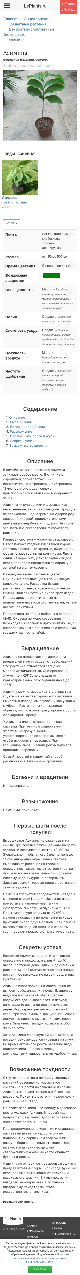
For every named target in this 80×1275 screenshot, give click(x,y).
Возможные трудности (28, 445)
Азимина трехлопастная (14, 199)
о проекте (59, 1222)
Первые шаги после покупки (33, 436)
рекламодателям (63, 1233)
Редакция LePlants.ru (18, 1201)
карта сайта (35, 1231)
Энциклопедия (37, 19)
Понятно (40, 1269)
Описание (17, 417)
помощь (33, 1236)
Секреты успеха (23, 441)
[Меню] (6, 5)
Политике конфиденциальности (46, 1260)
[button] (40, 105)
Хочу (13, 222)
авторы (57, 1228)
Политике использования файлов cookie (41, 1256)
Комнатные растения (28, 24)
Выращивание (21, 422)
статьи (32, 1225)
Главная (11, 19)
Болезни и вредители (27, 427)
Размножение (21, 431)
